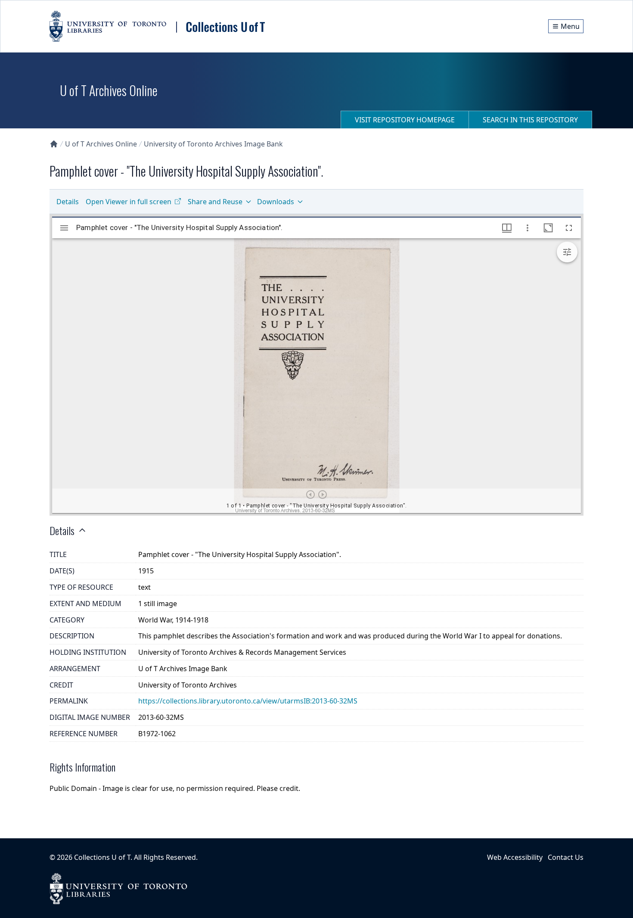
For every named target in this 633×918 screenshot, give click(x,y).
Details (67, 201)
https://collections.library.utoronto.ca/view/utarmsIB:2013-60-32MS (247, 701)
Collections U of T (102, 857)
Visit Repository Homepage (405, 119)
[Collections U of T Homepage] (54, 144)
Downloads (275, 201)
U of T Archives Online (101, 144)
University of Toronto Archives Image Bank (213, 144)
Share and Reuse (215, 201)
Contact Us (565, 857)
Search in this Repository (530, 119)
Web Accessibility (515, 857)
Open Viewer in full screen (128, 201)
